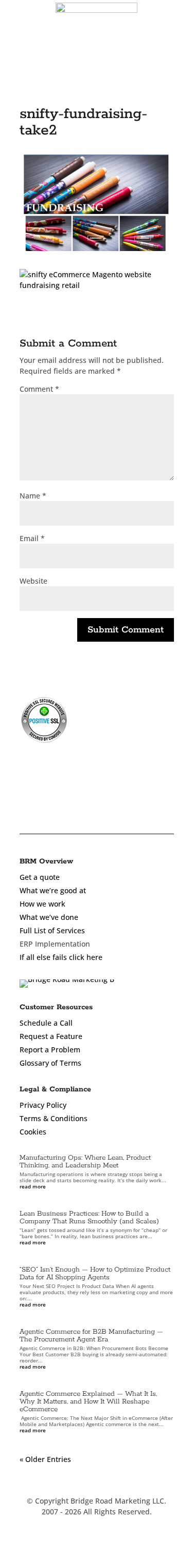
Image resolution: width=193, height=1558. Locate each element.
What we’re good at (53, 890)
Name (33, 496)
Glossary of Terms (50, 1063)
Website (33, 581)
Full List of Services (52, 930)
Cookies (33, 1132)
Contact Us (148, 64)
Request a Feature (51, 1036)
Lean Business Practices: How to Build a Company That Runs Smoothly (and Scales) (89, 1217)
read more (33, 1186)
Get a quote (40, 877)
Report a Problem (50, 1049)
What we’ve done (49, 917)
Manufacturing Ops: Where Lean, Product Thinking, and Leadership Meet (85, 1161)
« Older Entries (45, 1459)
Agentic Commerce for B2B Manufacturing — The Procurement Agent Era (91, 1336)
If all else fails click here (61, 957)
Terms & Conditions (53, 1118)
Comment (39, 389)
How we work (42, 904)
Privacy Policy (43, 1105)
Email (32, 538)
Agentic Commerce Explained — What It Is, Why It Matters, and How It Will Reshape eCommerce (88, 1402)
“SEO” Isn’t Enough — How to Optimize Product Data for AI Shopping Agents (95, 1273)
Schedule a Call (46, 1023)
